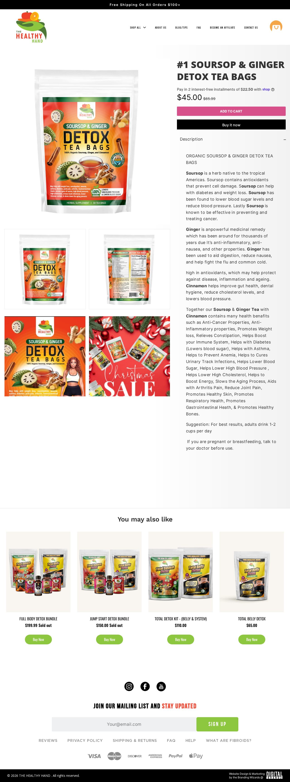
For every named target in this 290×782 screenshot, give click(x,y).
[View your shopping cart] (276, 27)
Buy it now (231, 125)
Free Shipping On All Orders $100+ (145, 5)
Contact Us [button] (251, 27)
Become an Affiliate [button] (222, 27)
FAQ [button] (199, 27)
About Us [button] (160, 27)
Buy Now (38, 639)
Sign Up (217, 724)
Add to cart (231, 111)
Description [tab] (191, 139)
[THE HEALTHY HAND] (31, 27)
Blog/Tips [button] (181, 27)
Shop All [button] (136, 27)
